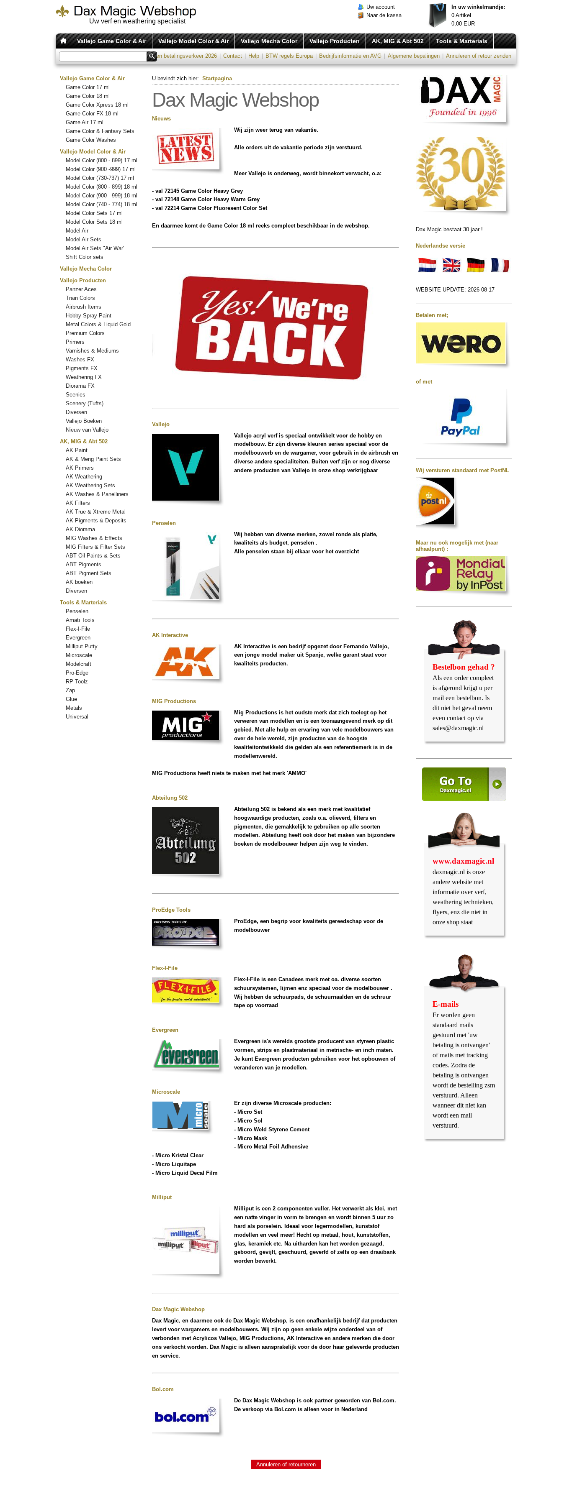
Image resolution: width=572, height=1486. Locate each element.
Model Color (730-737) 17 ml (100, 178)
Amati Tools (80, 620)
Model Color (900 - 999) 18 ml (101, 195)
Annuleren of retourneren (286, 1464)
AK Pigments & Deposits (96, 520)
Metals (74, 708)
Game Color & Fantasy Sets (100, 131)
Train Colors (80, 298)
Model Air (77, 231)
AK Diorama (80, 529)
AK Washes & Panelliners (97, 494)
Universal (77, 717)
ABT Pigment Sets (88, 573)
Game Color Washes (91, 140)
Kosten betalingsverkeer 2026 (181, 56)
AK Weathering (84, 476)
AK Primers (80, 468)
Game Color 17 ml (88, 87)
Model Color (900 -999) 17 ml (101, 169)
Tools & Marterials (461, 41)
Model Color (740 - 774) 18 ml (101, 204)
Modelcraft (78, 664)
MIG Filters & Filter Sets (95, 547)
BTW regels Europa (289, 56)
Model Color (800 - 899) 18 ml (101, 187)
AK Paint (77, 450)
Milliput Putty (82, 646)
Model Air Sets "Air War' (95, 248)
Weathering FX (84, 377)
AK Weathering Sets (90, 485)
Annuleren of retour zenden (478, 56)
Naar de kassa (384, 15)
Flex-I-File (78, 629)
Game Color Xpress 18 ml (97, 105)
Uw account (380, 7)
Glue (71, 699)
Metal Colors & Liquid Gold (98, 324)
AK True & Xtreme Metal (96, 512)
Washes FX (80, 359)
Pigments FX (82, 368)
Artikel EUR (478, 15)
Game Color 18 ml (88, 96)
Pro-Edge (77, 673)
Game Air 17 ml (84, 122)
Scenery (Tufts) (84, 403)
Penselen (77, 611)
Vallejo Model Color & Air (193, 41)
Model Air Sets (83, 239)
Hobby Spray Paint (88, 315)
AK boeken (79, 582)
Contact (232, 56)
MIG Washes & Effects (94, 538)
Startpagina (217, 78)
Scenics (75, 394)
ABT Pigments (83, 564)
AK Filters (78, 503)
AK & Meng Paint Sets (93, 459)
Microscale (79, 655)
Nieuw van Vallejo (87, 430)
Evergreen (78, 637)
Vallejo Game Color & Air (111, 41)
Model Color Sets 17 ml (94, 213)
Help (253, 56)
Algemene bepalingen (414, 56)
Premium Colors (85, 333)
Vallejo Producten (334, 41)
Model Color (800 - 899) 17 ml (101, 160)
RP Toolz (77, 681)
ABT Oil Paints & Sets (93, 555)
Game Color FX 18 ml (92, 113)
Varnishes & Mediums (92, 351)
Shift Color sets (84, 257)
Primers (75, 342)
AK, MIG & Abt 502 (398, 41)
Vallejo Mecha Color (269, 41)
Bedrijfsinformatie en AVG (350, 56)
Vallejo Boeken (84, 421)
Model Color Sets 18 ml (94, 222)
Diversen (76, 412)
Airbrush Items (83, 307)
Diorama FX (80, 386)
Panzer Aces (81, 289)
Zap (70, 690)
